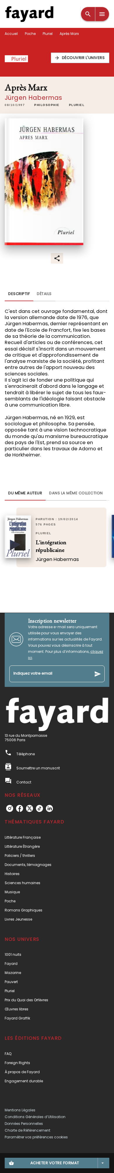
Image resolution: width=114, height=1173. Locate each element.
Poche (30, 33)
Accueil (11, 33)
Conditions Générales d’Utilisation (35, 1116)
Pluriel (48, 33)
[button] (80, 58)
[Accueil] (29, 14)
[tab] (19, 294)
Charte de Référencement (27, 1130)
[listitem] (10, 808)
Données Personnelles (24, 1123)
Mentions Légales (20, 1110)
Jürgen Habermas (33, 97)
